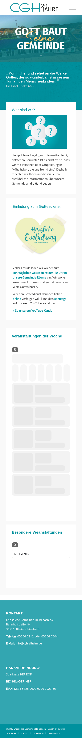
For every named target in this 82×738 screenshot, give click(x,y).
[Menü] (70, 7)
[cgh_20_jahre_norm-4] (34, 7)
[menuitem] (70, 7)
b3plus (61, 728)
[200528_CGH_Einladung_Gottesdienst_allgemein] (41, 234)
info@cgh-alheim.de (29, 643)
